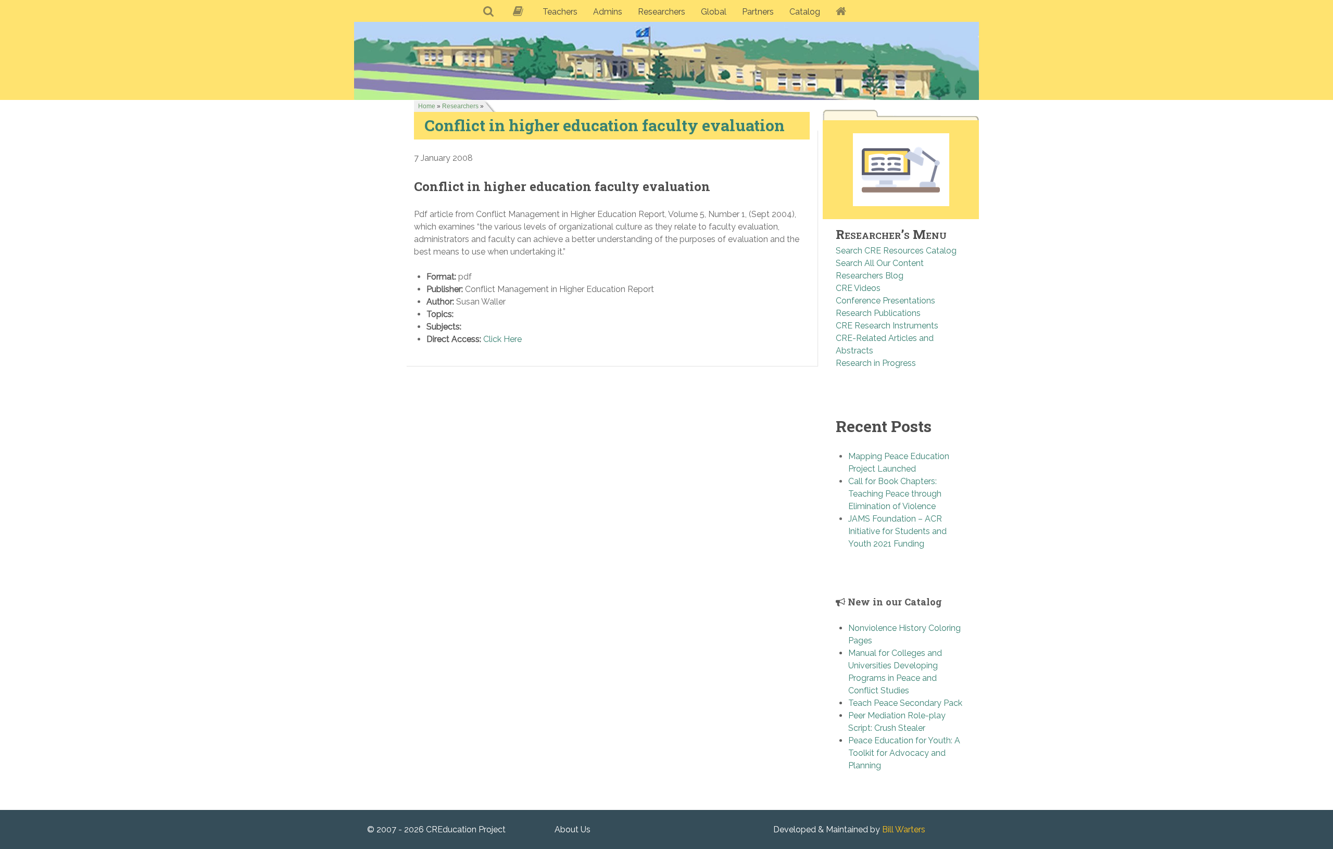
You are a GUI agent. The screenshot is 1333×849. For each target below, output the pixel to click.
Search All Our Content (880, 263)
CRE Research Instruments (887, 326)
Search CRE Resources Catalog (896, 251)
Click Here (502, 339)
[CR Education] (666, 61)
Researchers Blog (869, 276)
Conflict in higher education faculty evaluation (604, 125)
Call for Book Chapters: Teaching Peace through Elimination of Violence (894, 493)
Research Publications (878, 313)
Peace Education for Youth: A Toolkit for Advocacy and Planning (904, 753)
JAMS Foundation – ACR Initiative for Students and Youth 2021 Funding (897, 531)
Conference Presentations (885, 301)
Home (426, 106)
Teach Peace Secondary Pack (905, 703)
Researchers (460, 106)
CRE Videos (858, 288)
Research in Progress (876, 363)
